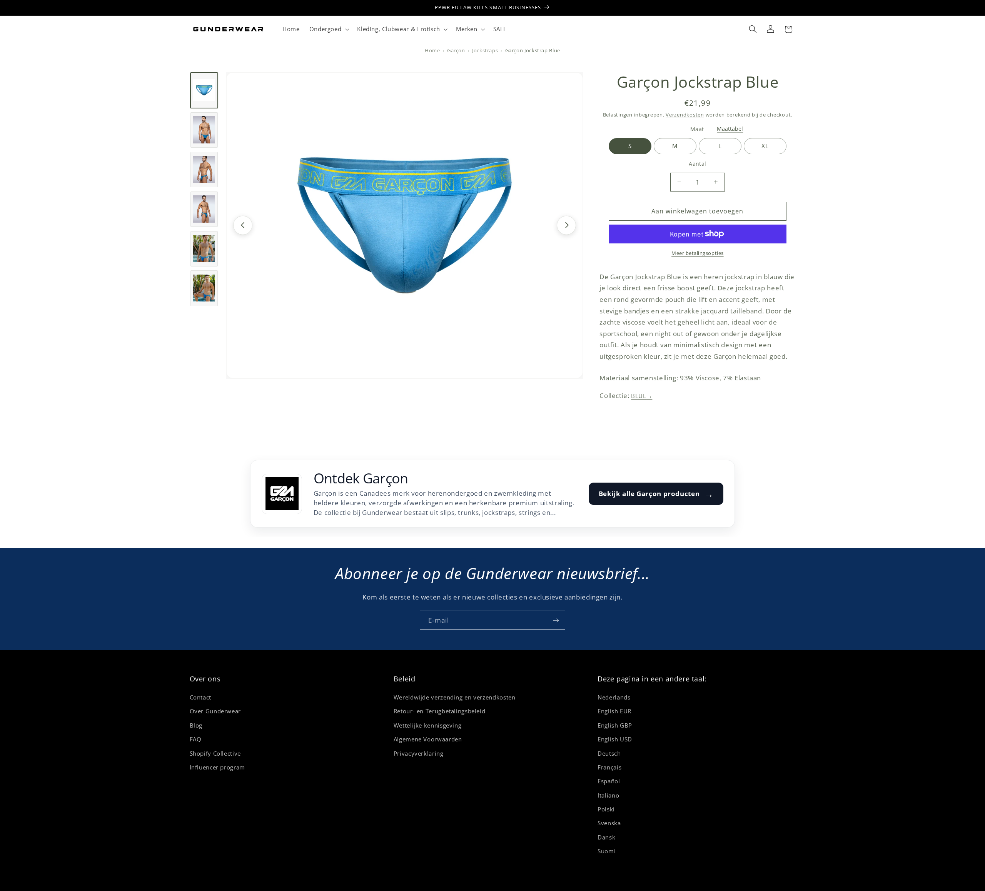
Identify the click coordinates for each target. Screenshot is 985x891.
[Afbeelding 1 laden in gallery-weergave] (204, 90)
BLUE (641, 396)
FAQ (196, 739)
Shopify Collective (215, 753)
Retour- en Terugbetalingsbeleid (440, 711)
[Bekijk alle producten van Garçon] (282, 494)
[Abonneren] (556, 620)
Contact (200, 697)
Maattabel (730, 129)
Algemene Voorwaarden (428, 739)
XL (765, 146)
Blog (196, 725)
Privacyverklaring (419, 753)
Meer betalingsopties (697, 253)
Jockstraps (485, 50)
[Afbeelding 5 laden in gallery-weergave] (204, 248)
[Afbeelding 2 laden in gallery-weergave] (204, 130)
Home (432, 50)
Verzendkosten (685, 114)
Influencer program (217, 767)
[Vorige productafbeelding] (242, 225)
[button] (328, 29)
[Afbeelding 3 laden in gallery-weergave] (204, 169)
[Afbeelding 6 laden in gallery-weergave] (204, 288)
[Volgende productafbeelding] (566, 225)
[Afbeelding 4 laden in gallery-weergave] (204, 208)
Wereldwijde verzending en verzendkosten (455, 697)
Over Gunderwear (215, 711)
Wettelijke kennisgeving (428, 725)
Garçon (456, 50)
